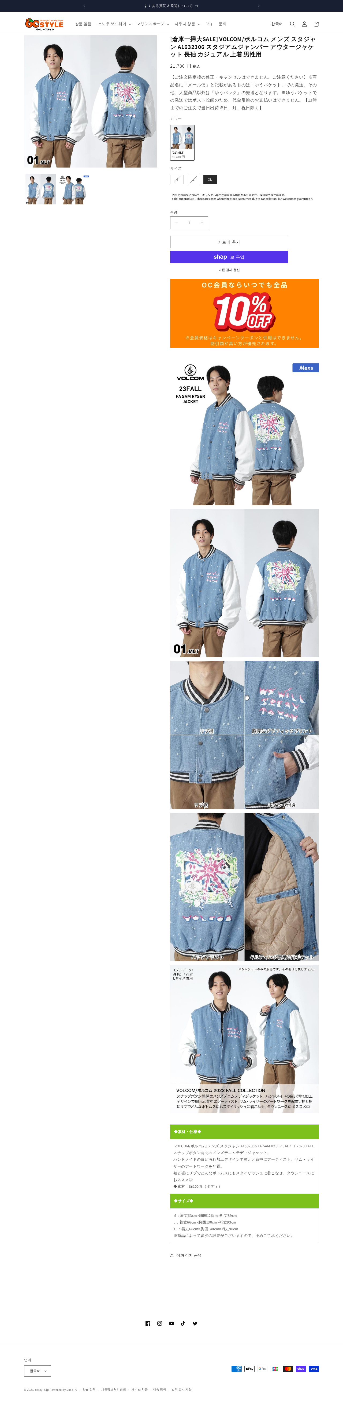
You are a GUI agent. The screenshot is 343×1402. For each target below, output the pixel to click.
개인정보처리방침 (113, 1389)
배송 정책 (159, 1389)
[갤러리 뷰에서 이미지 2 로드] (73, 189)
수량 (173, 212)
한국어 (277, 23)
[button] (114, 23)
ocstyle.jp (42, 1390)
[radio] (182, 143)
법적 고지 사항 (182, 1389)
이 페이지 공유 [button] (189, 1255)
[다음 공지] (259, 6)
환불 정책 (89, 1389)
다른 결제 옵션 (229, 270)
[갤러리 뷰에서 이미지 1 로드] (40, 189)
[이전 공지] (84, 6)
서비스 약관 (139, 1389)
